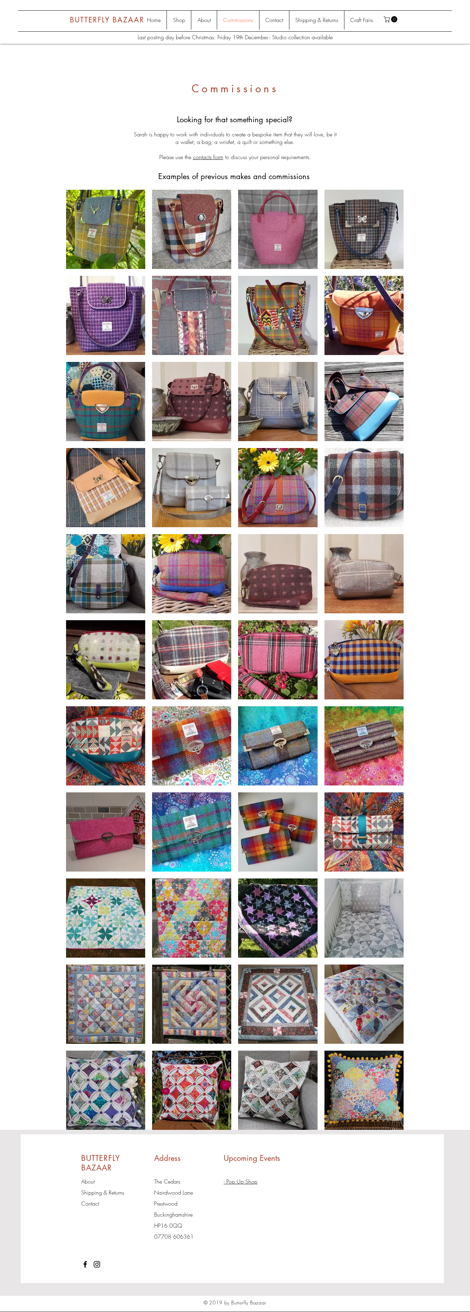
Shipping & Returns (102, 1192)
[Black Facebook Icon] (85, 1264)
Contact (90, 1203)
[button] (391, 19)
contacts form (208, 157)
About (88, 1181)
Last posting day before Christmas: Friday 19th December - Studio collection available (235, 37)
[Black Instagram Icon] (97, 1264)
